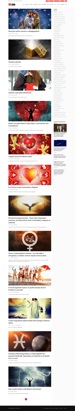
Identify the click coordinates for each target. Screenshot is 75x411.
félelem (55, 116)
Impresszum (47, 408)
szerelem (59, 12)
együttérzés (56, 110)
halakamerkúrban (57, 108)
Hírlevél (65, 408)
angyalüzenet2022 (57, 62)
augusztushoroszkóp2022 (58, 64)
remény (63, 18)
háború (64, 87)
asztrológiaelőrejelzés (58, 112)
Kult (55, 4)
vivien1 (12, 224)
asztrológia (62, 16)
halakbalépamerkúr (57, 106)
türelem (59, 20)
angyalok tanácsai (57, 89)
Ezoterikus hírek (16, 64)
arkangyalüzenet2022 (58, 58)
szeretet (55, 12)
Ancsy (12, 33)
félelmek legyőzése (57, 81)
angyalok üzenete (57, 91)
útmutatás (62, 45)
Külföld (30, 4)
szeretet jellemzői (57, 41)
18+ (14, 325)
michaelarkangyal (57, 54)
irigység (63, 22)
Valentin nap (56, 39)
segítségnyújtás (57, 87)
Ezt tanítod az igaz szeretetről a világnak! (23, 187)
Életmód (51, 4)
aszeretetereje (56, 47)
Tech (48, 4)
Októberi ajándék (14, 62)
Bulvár (39, 4)
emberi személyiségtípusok (59, 35)
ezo (62, 62)
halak (63, 108)
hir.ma (12, 408)
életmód (55, 22)
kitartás (55, 20)
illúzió (64, 68)
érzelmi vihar (60, 116)
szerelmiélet (61, 70)
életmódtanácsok (57, 18)
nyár (60, 85)
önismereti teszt (57, 31)
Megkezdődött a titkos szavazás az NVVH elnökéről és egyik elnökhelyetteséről (60, 156)
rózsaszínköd (59, 68)
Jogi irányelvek (51, 408)
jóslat (63, 20)
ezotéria (59, 22)
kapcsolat (56, 83)
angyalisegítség (57, 56)
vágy (55, 68)
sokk (64, 112)
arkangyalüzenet (57, 60)
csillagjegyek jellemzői (58, 43)
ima (61, 87)
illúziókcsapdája (57, 102)
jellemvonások (56, 33)
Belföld (27, 4)
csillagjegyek (56, 16)
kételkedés (63, 114)
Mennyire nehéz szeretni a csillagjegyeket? (23, 31)
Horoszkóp (62, 4)
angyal (63, 37)
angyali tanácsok (57, 37)
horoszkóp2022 (57, 104)
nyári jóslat (56, 85)
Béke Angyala (56, 93)
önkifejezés (63, 66)
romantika (56, 70)
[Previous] (24, 399)
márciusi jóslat (57, 114)
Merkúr (61, 93)
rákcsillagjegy (56, 79)
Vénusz (62, 79)
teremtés (63, 81)
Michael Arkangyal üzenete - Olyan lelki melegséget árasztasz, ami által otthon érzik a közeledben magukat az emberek (29, 220)
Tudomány (44, 4)
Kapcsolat (61, 408)
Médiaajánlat (57, 408)
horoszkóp (56, 14)
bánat (65, 116)
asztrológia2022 (57, 66)
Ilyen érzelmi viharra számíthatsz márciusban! (24, 389)
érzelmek (60, 14)
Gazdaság (35, 4)
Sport (58, 4)
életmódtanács (61, 83)
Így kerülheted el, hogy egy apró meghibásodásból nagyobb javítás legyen (59, 135)
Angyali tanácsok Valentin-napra (20, 156)
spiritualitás (56, 45)
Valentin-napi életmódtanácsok (19, 93)
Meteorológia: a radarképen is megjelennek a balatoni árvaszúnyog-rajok (60, 149)
